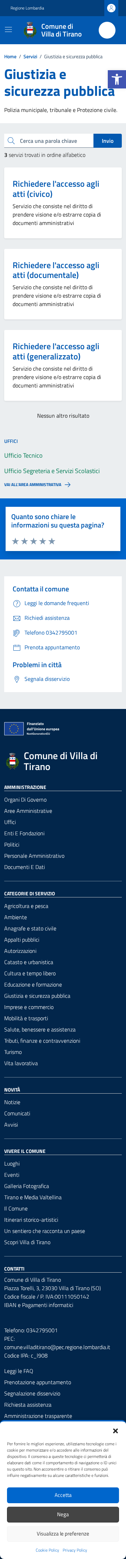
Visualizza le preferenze (63, 1534)
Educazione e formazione (33, 984)
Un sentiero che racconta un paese (44, 1231)
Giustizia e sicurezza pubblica (37, 995)
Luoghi (12, 1163)
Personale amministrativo (34, 855)
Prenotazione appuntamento (37, 1382)
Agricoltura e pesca (26, 906)
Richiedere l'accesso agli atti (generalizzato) (56, 351)
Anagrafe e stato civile (30, 928)
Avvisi (11, 1124)
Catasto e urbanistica (28, 962)
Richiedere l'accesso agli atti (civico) (56, 189)
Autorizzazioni (20, 951)
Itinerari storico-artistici (31, 1219)
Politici (11, 844)
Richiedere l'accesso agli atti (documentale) (56, 270)
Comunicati (17, 1113)
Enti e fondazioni (24, 833)
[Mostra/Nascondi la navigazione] (8, 29)
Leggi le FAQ (18, 1371)
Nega (63, 1514)
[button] (117, 79)
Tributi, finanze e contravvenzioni (42, 1040)
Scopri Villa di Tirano (27, 1242)
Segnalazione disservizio (32, 1393)
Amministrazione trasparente (38, 1416)
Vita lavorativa (21, 1063)
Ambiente (15, 917)
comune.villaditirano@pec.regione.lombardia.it (57, 1347)
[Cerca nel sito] (107, 30)
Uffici (10, 822)
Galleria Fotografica (26, 1186)
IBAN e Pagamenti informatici (38, 1305)
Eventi (11, 1174)
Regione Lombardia (27, 8)
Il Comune (16, 1208)
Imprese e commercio (29, 1007)
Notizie (12, 1102)
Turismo (13, 1052)
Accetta (63, 1495)
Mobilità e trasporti (26, 1018)
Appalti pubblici (21, 939)
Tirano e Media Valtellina (33, 1197)
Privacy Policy (75, 1550)
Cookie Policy (47, 1550)
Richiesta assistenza (27, 1404)
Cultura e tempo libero (30, 973)
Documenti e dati (24, 867)
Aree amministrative (28, 811)
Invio (107, 141)
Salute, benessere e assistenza (40, 1029)
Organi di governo (25, 799)
